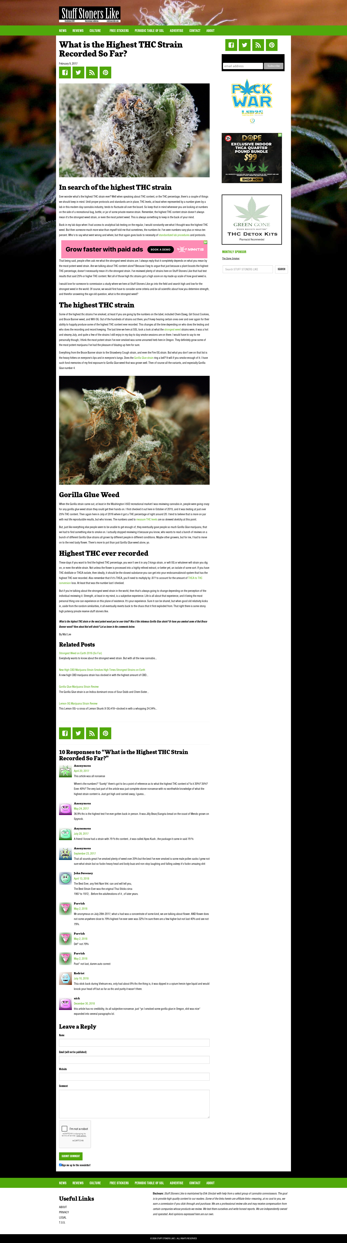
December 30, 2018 (84, 1004)
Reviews (78, 30)
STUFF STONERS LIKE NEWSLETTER (253, 58)
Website (63, 1069)
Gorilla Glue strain (143, 358)
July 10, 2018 (81, 978)
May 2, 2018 (80, 909)
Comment (63, 1086)
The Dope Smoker (231, 258)
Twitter (78, 72)
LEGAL (62, 1218)
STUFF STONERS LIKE (89, 14)
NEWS (62, 30)
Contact (194, 30)
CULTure (96, 30)
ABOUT (63, 1207)
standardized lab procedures (174, 235)
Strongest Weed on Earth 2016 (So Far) (80, 653)
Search (281, 269)
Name (61, 1035)
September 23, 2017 (85, 854)
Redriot (79, 973)
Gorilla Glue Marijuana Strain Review (79, 687)
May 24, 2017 (81, 809)
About (210, 30)
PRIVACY (64, 1212)
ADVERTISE (176, 30)
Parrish (79, 903)
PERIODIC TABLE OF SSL (149, 30)
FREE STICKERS (119, 30)
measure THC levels (146, 519)
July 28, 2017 (81, 834)
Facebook (65, 72)
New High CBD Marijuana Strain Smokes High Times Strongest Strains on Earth (102, 670)
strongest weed (172, 329)
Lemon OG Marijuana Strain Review (78, 704)
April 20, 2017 (81, 771)
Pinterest (105, 72)
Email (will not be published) (73, 1052)
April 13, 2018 (81, 879)
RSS (92, 72)
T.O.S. (62, 1223)
